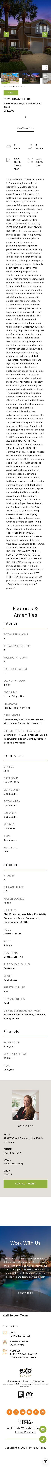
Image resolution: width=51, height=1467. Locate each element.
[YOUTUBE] (29, 1412)
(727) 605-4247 (12, 1152)
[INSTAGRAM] (16, 1412)
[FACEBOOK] (9, 1412)
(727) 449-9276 (17, 1344)
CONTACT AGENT (25, 1183)
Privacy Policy (37, 1447)
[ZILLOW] (42, 1412)
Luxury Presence (25, 1432)
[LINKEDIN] (23, 1412)
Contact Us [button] (25, 1293)
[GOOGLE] (36, 1412)
